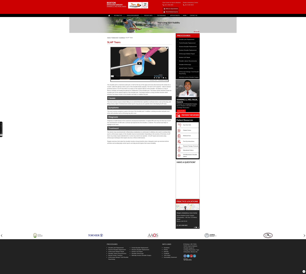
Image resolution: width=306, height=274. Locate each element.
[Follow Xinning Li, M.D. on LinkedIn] (194, 256)
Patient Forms (187, 130)
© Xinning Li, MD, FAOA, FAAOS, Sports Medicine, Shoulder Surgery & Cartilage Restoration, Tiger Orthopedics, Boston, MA (191, 248)
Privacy (166, 249)
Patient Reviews (190, 115)
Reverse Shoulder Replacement (188, 46)
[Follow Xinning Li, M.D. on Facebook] (185, 256)
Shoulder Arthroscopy (185, 64)
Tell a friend (167, 255)
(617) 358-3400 (168, 5)
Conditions (122, 37)
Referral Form (187, 135)
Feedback (166, 253)
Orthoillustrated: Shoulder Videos (190, 155)
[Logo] (117, 4)
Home (109, 37)
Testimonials (161, 15)
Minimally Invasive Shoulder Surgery (189, 77)
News (184, 15)
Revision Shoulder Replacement (188, 50)
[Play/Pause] (196, 227)
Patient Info (148, 15)
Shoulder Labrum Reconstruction (188, 61)
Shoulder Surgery (133, 15)
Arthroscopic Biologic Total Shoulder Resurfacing (189, 72)
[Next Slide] (198, 227)
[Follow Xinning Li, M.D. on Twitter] (188, 256)
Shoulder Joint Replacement (186, 39)
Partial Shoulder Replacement (187, 43)
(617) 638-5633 (189, 5)
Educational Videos (188, 150)
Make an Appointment (172, 8)
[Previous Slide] (194, 227)
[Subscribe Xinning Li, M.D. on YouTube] (191, 256)
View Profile (181, 111)
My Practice (118, 15)
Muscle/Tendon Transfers (186, 68)
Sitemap (166, 251)
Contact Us (193, 15)
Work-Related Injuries (172, 12)
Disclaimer (166, 247)
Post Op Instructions (188, 141)
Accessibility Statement (170, 257)
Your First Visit (187, 125)
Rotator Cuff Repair (163, 24)
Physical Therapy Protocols (190, 146)
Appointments (175, 15)
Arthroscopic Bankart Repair (187, 54)
